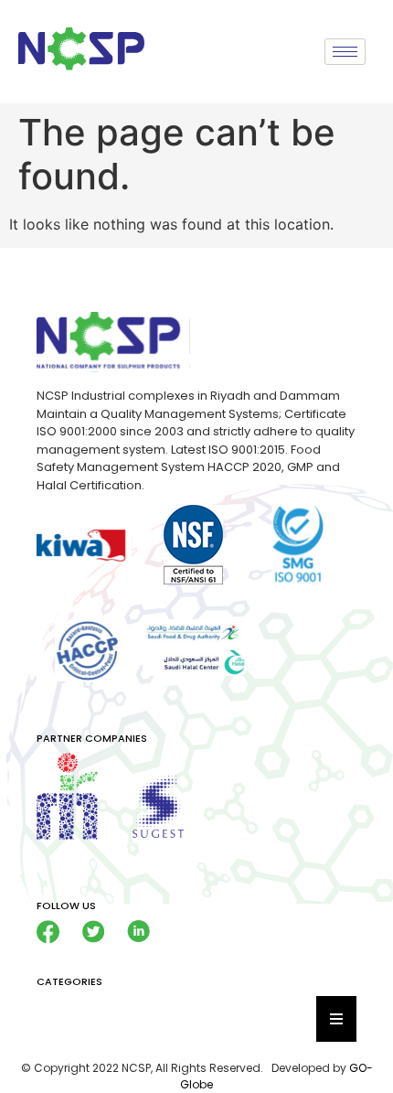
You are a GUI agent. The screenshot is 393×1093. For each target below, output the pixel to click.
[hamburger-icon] (345, 51)
